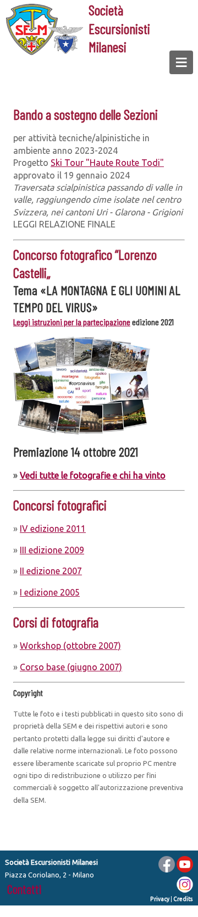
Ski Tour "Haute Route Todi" (107, 163)
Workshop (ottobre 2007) (70, 646)
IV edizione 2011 (53, 528)
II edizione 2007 (51, 571)
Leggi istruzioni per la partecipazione (71, 321)
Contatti (24, 889)
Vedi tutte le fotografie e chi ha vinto (93, 475)
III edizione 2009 (52, 550)
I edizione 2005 (50, 592)
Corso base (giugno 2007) (71, 667)
